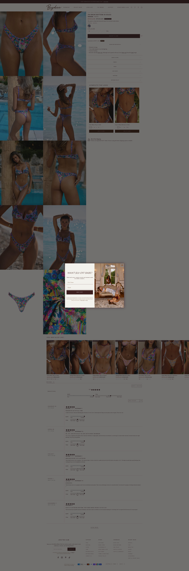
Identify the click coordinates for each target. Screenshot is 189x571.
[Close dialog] (122, 265)
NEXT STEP (80, 292)
